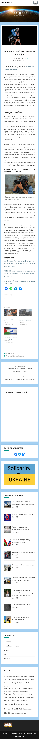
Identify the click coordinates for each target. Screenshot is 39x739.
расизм (21, 713)
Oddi (24, 58)
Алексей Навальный (26, 676)
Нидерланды (6, 700)
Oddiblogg (6, 3)
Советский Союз (10, 709)
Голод (5, 691)
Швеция (30, 709)
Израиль (21, 356)
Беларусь (14, 679)
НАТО (33, 697)
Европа (21, 694)
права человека (15, 713)
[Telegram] (19, 454)
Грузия (14, 691)
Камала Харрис (14, 697)
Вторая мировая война (28, 686)
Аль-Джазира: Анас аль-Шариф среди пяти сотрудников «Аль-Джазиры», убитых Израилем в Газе (19, 263)
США (14, 704)
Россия (8, 704)
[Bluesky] (23, 454)
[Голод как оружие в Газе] (10, 312)
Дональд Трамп (11, 694)
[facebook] (16, 454)
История (6, 650)
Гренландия (9, 691)
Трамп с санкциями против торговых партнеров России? (19, 368)
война (7, 712)
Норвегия (7, 658)
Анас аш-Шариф (11, 356)
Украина (20, 708)
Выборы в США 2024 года (12, 688)
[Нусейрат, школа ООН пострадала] (10, 330)
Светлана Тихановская (22, 704)
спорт (25, 713)
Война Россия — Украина (12, 646)
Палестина (20, 700)
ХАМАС (27, 709)
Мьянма (29, 697)
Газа (21, 688)
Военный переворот (17, 686)
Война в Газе (10, 353)
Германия (30, 688)
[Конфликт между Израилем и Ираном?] (25, 312)
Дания (18, 691)
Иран (9, 697)
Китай (19, 697)
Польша (26, 700)
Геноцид (25, 688)
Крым (22, 697)
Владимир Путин (20, 682)
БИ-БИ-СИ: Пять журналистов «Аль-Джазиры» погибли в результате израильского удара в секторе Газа (19, 273)
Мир (5, 654)
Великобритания (22, 679)
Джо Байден (24, 691)
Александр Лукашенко (12, 676)
